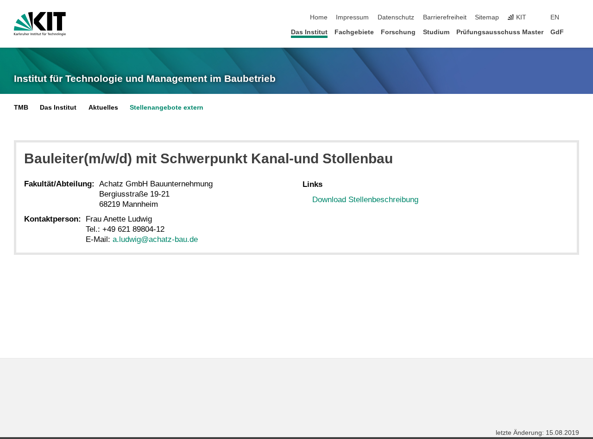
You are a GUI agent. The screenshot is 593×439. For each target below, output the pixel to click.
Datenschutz (396, 17)
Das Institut (309, 32)
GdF (557, 32)
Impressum (352, 17)
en (554, 17)
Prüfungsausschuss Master (499, 32)
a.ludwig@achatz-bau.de (155, 239)
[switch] (576, 17)
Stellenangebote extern (166, 107)
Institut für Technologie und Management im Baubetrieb (145, 78)
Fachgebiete (354, 32)
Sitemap (487, 17)
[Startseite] (576, 32)
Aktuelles (103, 107)
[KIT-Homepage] (40, 24)
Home (319, 17)
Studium (436, 32)
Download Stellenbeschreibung (365, 199)
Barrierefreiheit (445, 17)
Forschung (398, 32)
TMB (21, 107)
